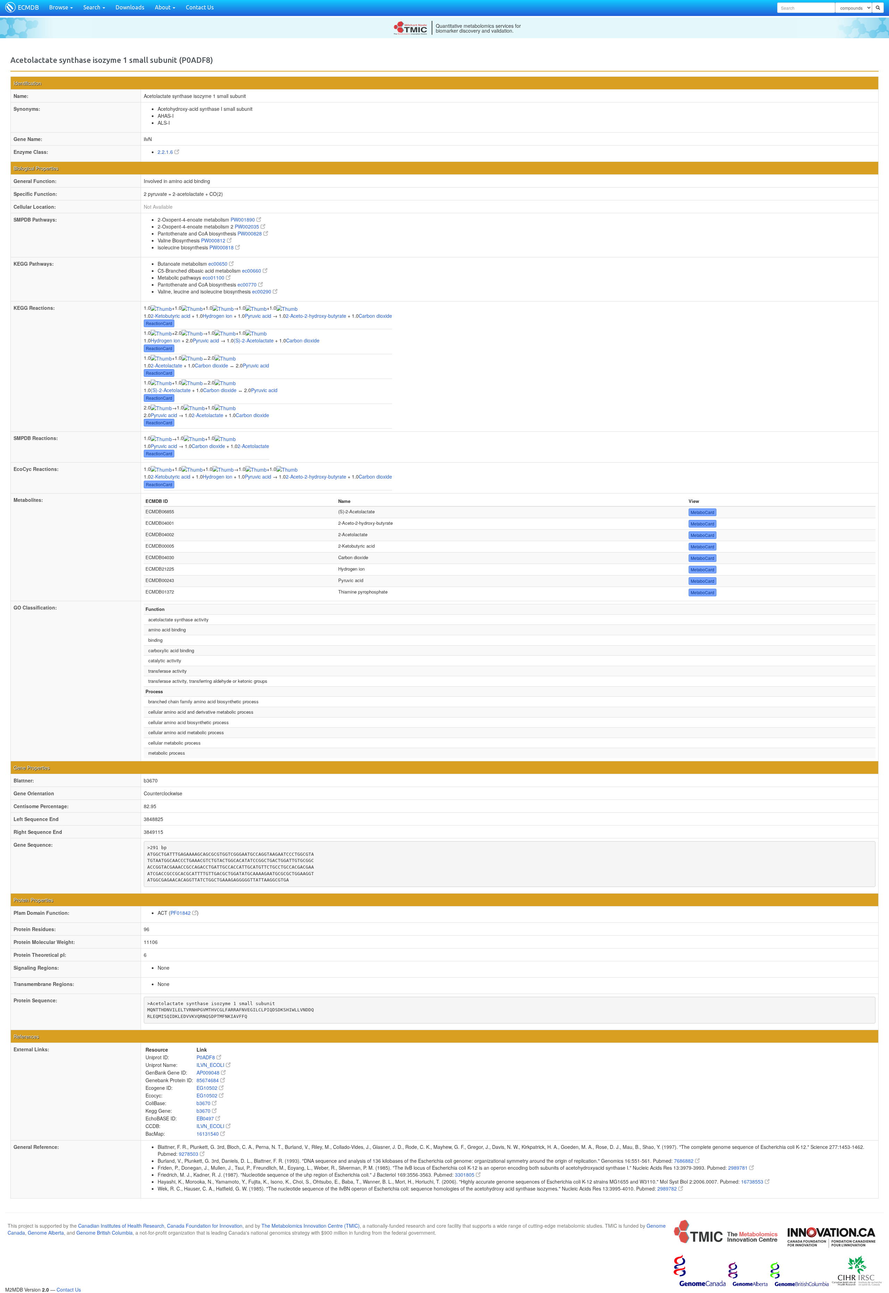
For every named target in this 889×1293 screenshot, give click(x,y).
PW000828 (250, 233)
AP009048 (209, 1072)
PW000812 (214, 240)
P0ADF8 (206, 1057)
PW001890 (243, 219)
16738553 (753, 1181)
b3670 (204, 1103)
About (163, 7)
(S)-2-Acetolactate (254, 340)
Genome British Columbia (104, 1232)
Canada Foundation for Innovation (204, 1225)
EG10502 (208, 1087)
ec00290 (262, 291)
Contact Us (200, 7)
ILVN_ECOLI (211, 1064)
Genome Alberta (46, 1232)
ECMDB (28, 7)
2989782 (667, 1188)
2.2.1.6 (166, 151)
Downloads (130, 7)
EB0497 (206, 1118)
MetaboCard (702, 512)
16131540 (208, 1133)
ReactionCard (159, 323)
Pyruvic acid (258, 315)
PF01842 (181, 912)
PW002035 (247, 226)
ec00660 (252, 270)
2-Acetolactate (166, 365)
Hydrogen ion (217, 315)
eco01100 (214, 277)
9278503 (189, 1153)
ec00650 (218, 263)
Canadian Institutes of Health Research (121, 1225)
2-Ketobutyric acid (170, 315)
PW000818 (222, 247)
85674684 (208, 1080)
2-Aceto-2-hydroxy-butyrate (316, 315)
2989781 (738, 1167)
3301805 (465, 1174)
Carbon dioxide (375, 315)
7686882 (684, 1160)
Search (92, 7)
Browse (59, 7)
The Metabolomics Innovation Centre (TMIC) (310, 1225)
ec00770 (248, 284)
